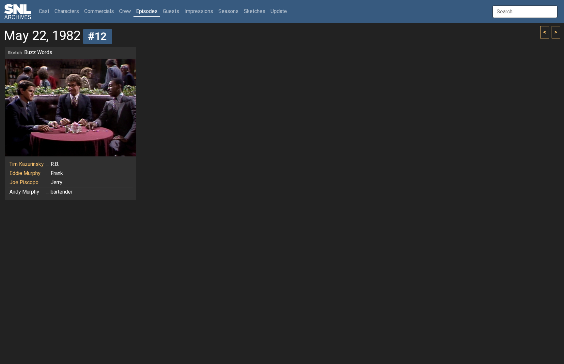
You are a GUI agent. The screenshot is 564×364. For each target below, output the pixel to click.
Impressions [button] (198, 11)
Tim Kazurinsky (26, 164)
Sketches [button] (254, 11)
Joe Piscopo (24, 182)
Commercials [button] (99, 11)
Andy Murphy (24, 192)
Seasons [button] (228, 11)
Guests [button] (171, 11)
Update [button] (279, 11)
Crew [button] (125, 11)
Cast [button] (45, 11)
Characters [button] (67, 11)
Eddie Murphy (24, 173)
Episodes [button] (147, 11)
